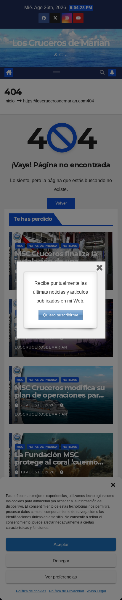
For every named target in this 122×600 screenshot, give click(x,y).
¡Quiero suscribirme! (60, 315)
